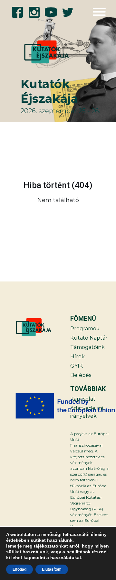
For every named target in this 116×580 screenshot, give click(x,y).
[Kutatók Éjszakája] (36, 52)
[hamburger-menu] (99, 12)
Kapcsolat (82, 399)
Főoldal (88, 216)
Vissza (27, 216)
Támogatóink (87, 347)
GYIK (76, 366)
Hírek (77, 356)
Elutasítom (52, 569)
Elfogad (19, 569)
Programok (85, 329)
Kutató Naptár (89, 338)
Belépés (80, 375)
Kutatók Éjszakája (49, 91)
